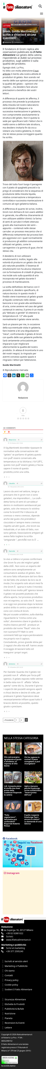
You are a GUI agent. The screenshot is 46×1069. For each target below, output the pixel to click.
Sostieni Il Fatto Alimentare (18, 989)
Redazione (7, 42)
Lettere (8, 1027)
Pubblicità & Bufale (14, 1008)
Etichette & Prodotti (15, 1004)
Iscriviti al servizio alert (16, 961)
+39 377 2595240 (14, 951)
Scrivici (9, 936)
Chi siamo (10, 970)
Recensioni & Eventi (15, 1022)
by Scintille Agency (8, 1066)
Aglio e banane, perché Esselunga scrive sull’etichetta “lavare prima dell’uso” (33, 790)
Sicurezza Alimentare (15, 999)
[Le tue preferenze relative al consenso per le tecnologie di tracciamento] (4, 4)
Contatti (9, 975)
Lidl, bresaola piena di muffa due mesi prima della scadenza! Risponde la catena (13, 790)
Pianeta (8, 1018)
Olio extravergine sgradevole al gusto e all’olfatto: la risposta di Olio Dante (12, 761)
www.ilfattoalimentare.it (18, 939)
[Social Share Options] (6, 911)
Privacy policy (11, 980)
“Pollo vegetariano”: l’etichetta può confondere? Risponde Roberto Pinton (12, 820)
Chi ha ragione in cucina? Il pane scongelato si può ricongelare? (32, 760)
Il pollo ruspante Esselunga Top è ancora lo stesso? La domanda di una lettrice (33, 819)
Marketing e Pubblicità (16, 966)
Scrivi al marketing (15, 948)
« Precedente (9, 720)
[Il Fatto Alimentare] (17, 6)
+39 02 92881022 (14, 933)
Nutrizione (10, 1013)
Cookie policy (11, 984)
